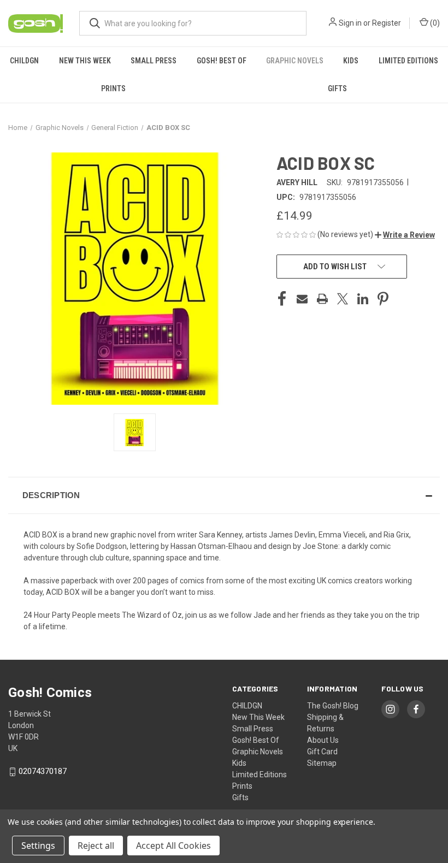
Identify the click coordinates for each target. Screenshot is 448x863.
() (434, 23)
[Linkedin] (362, 298)
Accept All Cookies (173, 846)
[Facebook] (281, 298)
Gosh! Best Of (221, 60)
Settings (38, 846)
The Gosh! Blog (332, 705)
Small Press (153, 60)
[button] (405, 234)
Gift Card (322, 751)
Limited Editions (408, 60)
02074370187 (43, 771)
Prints (113, 88)
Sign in (350, 23)
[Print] (322, 298)
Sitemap (322, 763)
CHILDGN (24, 60)
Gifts (337, 88)
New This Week (85, 60)
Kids (350, 60)
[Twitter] (342, 298)
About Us (323, 740)
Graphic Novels (294, 60)
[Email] (302, 298)
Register (386, 23)
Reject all (96, 846)
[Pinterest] (383, 298)
